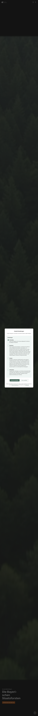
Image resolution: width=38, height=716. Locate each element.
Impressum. (27, 384)
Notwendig (11, 339)
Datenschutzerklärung (15, 384)
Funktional (11, 345)
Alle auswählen (24, 380)
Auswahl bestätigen (15, 380)
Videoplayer (11, 369)
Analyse (10, 358)
